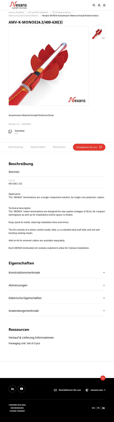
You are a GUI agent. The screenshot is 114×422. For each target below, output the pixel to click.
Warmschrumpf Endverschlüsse (24, 15)
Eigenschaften (38, 147)
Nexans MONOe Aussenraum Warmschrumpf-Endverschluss (70, 15)
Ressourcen (59, 147)
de (103, 408)
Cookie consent (17, 411)
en (93, 408)
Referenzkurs (17, 408)
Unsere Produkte (17, 12)
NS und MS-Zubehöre (38, 12)
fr (98, 408)
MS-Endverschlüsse (61, 12)
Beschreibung (16, 147)
